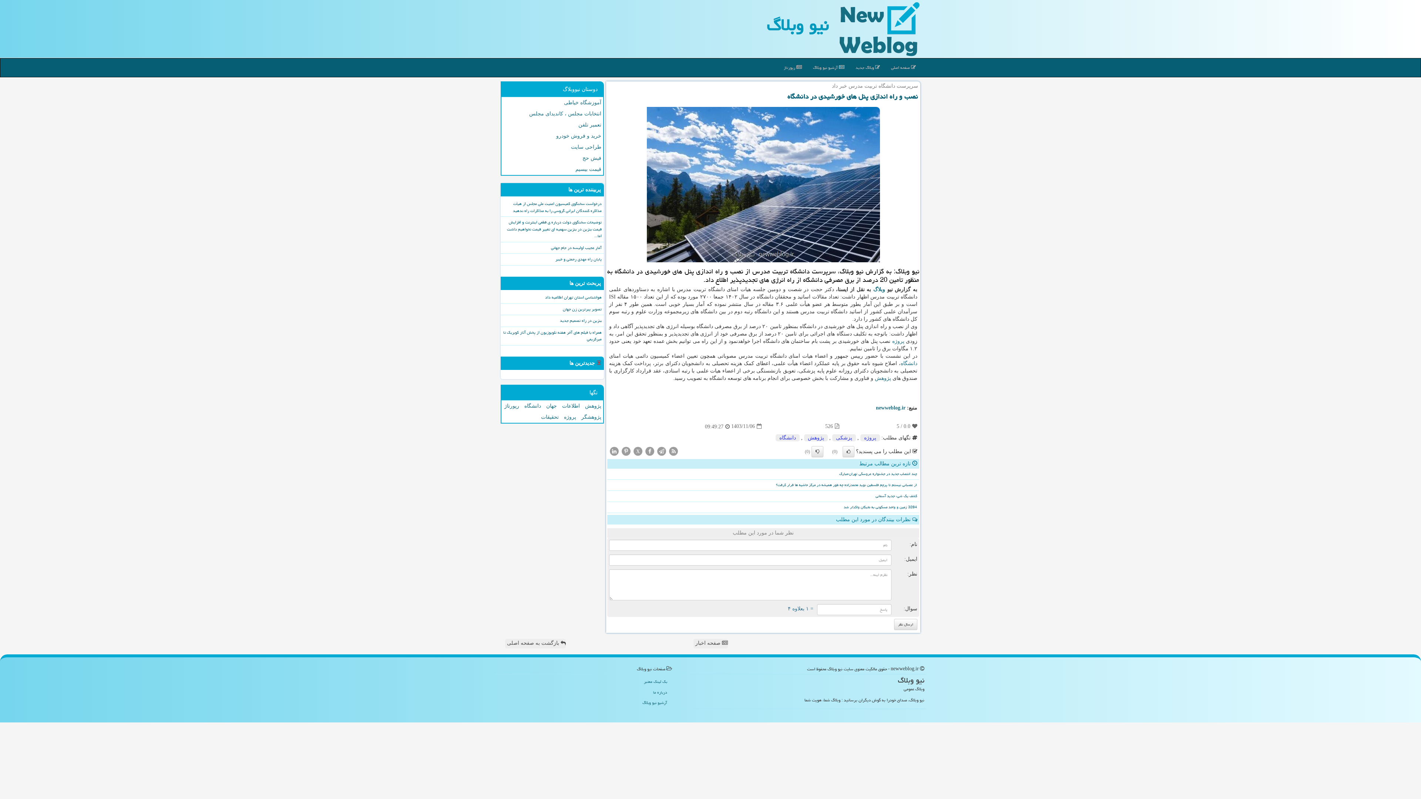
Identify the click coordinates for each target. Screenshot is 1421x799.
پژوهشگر (591, 417)
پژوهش (883, 378)
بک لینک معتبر (655, 681)
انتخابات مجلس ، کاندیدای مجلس (565, 114)
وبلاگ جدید (865, 67)
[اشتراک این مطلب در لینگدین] (614, 451)
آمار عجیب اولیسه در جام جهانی (576, 248)
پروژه (898, 341)
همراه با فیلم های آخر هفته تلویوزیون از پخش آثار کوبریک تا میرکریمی (552, 335)
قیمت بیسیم (588, 169)
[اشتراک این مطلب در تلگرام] (661, 451)
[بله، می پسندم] (848, 451)
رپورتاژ (790, 67)
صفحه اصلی (901, 67)
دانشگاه (909, 363)
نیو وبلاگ (798, 25)
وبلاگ (879, 289)
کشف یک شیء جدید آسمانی (896, 496)
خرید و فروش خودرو (578, 136)
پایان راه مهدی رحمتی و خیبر (578, 259)
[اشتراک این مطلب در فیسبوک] (650, 451)
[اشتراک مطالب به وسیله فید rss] (673, 451)
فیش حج (591, 158)
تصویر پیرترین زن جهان (582, 309)
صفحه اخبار (708, 643)
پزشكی (844, 438)
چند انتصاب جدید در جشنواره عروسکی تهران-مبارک (878, 474)
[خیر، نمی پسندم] (817, 451)
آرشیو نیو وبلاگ (826, 67)
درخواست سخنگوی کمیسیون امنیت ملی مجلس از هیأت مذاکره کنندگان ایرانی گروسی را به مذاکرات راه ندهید (557, 207)
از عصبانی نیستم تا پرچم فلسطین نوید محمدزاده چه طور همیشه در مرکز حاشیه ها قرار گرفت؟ (846, 485)
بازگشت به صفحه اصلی (534, 643)
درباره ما (660, 692)
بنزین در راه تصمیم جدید (581, 320)
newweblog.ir (891, 408)
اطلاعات (571, 406)
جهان (551, 406)
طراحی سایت (586, 147)
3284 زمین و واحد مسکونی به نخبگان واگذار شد (880, 507)
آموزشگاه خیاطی (582, 102)
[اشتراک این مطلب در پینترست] (626, 451)
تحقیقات (550, 417)
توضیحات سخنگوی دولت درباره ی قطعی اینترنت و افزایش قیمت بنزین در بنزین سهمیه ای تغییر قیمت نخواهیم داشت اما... (554, 229)
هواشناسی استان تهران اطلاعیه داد (573, 297)
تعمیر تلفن (589, 125)
